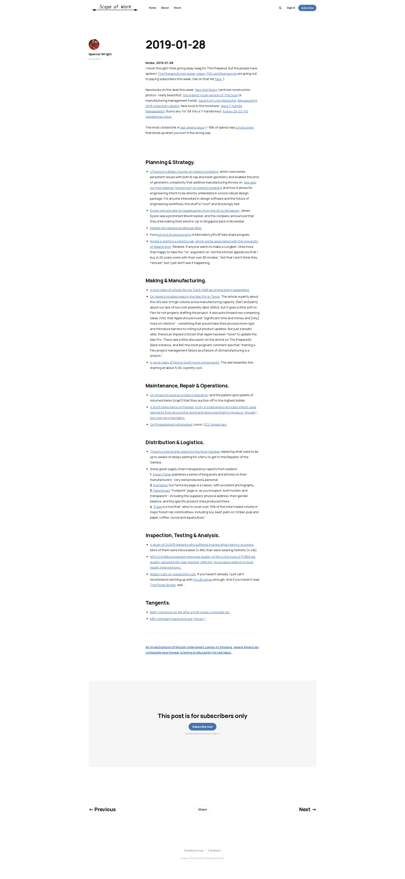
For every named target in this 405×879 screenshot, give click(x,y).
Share (202, 809)
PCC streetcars (215, 424)
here (218, 79)
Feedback (214, 850)
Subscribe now (202, 727)
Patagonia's (161, 490)
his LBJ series (203, 579)
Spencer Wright (100, 54)
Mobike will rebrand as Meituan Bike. (176, 228)
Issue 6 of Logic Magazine (217, 100)
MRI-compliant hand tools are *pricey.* (178, 619)
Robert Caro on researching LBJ (173, 574)
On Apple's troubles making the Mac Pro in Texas (185, 296)
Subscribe (307, 8)
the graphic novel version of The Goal (210, 95)
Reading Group (193, 850)
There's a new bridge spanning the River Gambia (184, 451)
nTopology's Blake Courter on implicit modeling (184, 171)
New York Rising (206, 90)
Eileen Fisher (162, 474)
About (165, 8)
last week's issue (192, 127)
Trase (157, 507)
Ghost (221, 858)
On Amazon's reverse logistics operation (179, 395)
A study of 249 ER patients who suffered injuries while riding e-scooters (202, 545)
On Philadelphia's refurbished (171, 424)
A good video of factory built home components (184, 362)
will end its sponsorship (174, 234)
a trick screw (245, 127)
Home (152, 8)
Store (177, 8)
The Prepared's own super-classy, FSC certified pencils (197, 73)
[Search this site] (280, 8)
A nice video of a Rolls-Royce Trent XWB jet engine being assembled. (200, 290)
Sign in (291, 8)
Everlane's (160, 485)
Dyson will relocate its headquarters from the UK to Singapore (194, 210)
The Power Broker (163, 585)
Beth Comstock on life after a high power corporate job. (190, 612)
